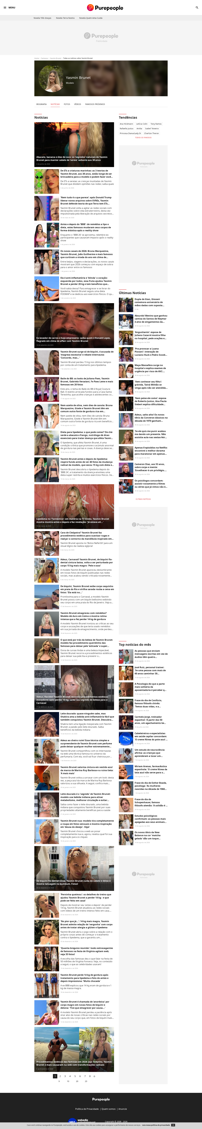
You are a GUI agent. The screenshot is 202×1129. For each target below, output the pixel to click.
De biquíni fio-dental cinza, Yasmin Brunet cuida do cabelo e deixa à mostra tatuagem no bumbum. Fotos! (73, 882)
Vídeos (77, 104)
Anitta (139, 128)
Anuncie (122, 1108)
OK (173, 1125)
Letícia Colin (141, 123)
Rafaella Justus (126, 128)
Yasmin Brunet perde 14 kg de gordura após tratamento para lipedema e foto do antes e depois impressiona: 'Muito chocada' (84, 978)
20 (77, 1081)
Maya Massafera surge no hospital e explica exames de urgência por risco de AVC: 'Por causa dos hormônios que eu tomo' (151, 371)
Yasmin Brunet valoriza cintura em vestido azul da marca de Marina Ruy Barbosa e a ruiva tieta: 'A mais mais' (86, 770)
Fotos (67, 104)
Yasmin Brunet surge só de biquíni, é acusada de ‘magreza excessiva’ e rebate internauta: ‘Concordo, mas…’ (87, 354)
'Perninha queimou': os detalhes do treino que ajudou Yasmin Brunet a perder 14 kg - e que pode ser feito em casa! (85, 897)
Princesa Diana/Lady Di (130, 133)
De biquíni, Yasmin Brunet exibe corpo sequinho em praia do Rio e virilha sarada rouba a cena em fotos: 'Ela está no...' (87, 589)
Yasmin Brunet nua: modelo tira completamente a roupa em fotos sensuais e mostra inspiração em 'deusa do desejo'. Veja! (87, 823)
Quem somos (109, 1108)
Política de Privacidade (87, 1108)
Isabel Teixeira (152, 128)
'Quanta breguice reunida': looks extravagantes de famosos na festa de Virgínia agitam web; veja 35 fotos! (86, 951)
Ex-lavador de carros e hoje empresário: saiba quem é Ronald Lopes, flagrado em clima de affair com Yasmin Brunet (73, 339)
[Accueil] (105, 7)
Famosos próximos (95, 104)
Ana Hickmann (126, 123)
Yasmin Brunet (55, 58)
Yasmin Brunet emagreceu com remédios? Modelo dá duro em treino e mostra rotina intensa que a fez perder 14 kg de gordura (83, 616)
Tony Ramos (156, 123)
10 (68, 1081)
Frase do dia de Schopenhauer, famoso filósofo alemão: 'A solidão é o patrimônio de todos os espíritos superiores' (151, 805)
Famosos (44, 58)
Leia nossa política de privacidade (156, 1125)
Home (36, 58)
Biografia (41, 104)
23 (86, 1081)
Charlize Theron (151, 133)
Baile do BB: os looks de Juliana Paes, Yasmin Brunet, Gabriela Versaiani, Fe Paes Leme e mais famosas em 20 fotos (86, 381)
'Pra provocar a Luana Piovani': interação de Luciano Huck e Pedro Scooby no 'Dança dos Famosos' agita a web (151, 355)
